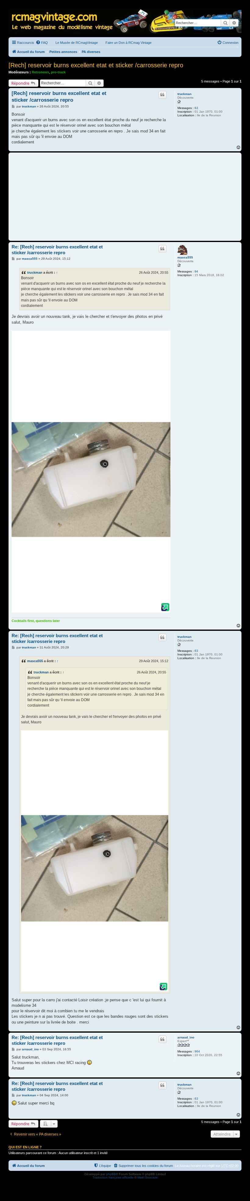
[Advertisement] (125, 196)
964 (197, 1051)
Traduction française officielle (113, 1177)
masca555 (185, 257)
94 (196, 271)
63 (196, 108)
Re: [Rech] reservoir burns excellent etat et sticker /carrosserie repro (57, 249)
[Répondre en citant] (162, 94)
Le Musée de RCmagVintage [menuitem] (76, 42)
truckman (184, 94)
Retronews (40, 72)
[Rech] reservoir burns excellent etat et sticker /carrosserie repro (96, 65)
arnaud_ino (185, 1037)
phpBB (111, 1174)
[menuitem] (42, 42)
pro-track (58, 72)
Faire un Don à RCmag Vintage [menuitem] (128, 42)
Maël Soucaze (148, 1177)
